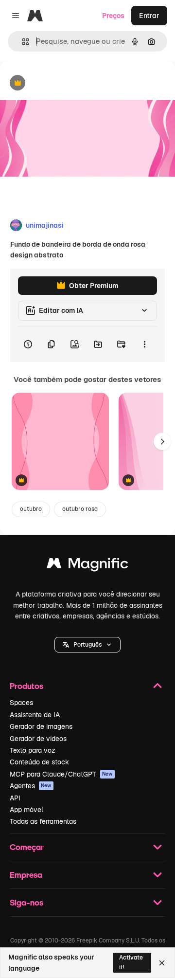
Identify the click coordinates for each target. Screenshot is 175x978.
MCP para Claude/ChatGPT (61, 774)
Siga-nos (26, 902)
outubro (31, 509)
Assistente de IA (35, 714)
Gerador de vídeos (38, 738)
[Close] (162, 963)
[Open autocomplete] (21, 41)
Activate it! (131, 962)
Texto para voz (32, 750)
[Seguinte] (162, 441)
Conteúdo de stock (39, 762)
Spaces (21, 702)
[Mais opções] (144, 344)
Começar (27, 847)
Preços (113, 15)
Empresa (26, 874)
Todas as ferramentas (43, 821)
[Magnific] (87, 565)
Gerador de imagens (41, 726)
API (15, 798)
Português (87, 645)
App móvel (26, 809)
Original (62, 83)
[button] (87, 644)
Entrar (149, 15)
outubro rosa (80, 509)
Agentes (31, 785)
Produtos (26, 686)
